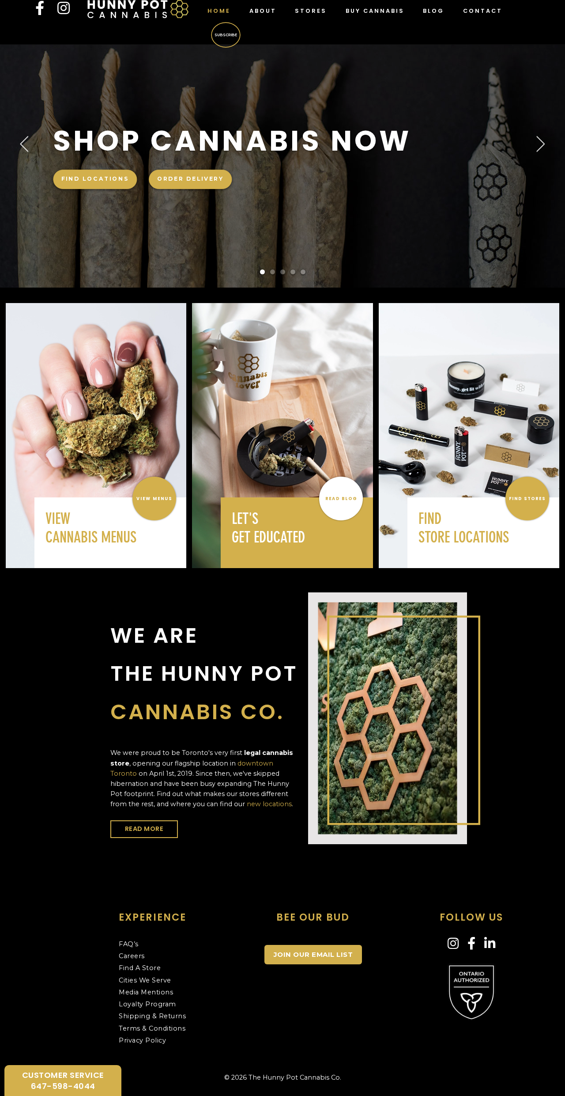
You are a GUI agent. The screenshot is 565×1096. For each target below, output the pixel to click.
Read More (144, 828)
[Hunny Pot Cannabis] (137, 8)
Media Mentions (146, 992)
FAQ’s (129, 944)
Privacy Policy (142, 1040)
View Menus (154, 498)
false (48, 148)
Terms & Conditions (152, 1028)
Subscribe (226, 34)
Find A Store (140, 968)
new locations (269, 804)
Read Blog (341, 498)
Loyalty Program (147, 1004)
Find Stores (527, 498)
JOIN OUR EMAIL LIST (313, 954)
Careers (132, 956)
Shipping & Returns (152, 1016)
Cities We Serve (145, 980)
